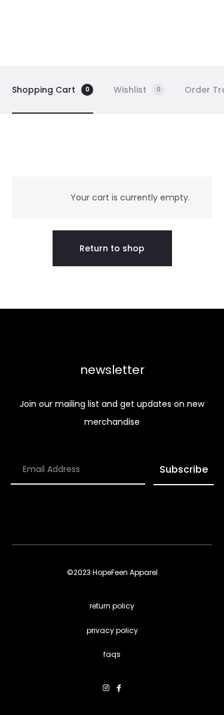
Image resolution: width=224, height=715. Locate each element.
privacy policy (112, 630)
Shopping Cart (51, 90)
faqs (112, 654)
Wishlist (137, 90)
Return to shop (112, 248)
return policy (112, 606)
